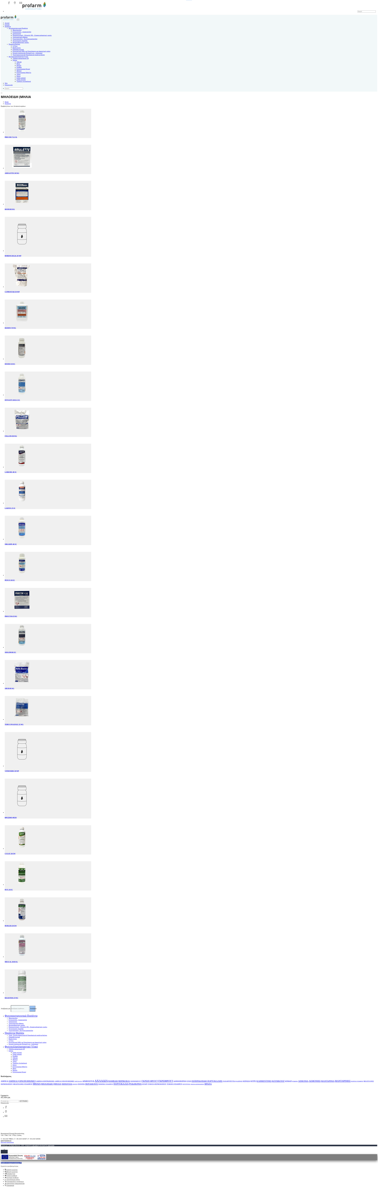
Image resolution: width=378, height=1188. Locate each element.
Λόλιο (15, 1061)
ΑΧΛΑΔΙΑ (101, 1080)
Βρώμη (15, 1070)
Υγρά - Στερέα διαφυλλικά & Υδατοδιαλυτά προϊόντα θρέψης (28, 1035)
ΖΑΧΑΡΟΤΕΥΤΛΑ (229, 1081)
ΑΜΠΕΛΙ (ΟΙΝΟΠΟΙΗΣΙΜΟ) (22, 1081)
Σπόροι (11, 1051)
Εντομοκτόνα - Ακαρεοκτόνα (18, 1020)
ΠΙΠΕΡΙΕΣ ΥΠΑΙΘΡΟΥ (106, 1084)
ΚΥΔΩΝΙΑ (295, 1081)
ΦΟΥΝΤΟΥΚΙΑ (186, 1084)
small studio (51, 1145)
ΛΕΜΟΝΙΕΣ (315, 1081)
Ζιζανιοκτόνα (13, 1022)
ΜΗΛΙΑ (37, 1083)
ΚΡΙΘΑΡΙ (288, 1081)
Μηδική (15, 1059)
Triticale (15, 1058)
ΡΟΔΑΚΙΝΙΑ (135, 1084)
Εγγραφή (23, 1101)
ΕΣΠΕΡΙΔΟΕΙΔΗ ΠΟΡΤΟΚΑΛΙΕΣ (207, 1081)
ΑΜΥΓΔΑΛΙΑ (78, 1081)
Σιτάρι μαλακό (17, 1054)
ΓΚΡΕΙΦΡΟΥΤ (165, 1081)
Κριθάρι (15, 1056)
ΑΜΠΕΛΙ (4, 1081)
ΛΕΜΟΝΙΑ (303, 1081)
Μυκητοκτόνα (13, 1018)
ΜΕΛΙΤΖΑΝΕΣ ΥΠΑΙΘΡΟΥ (22, 1084)
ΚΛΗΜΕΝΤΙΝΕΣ (264, 1081)
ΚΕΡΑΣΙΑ (246, 1081)
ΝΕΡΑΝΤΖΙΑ (67, 1084)
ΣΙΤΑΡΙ (144, 1084)
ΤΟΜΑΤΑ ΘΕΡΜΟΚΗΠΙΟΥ (157, 1084)
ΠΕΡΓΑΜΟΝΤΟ (91, 1084)
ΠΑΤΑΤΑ (75, 1084)
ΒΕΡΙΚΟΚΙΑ (124, 1081)
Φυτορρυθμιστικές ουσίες (17, 1025)
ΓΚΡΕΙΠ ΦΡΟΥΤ (150, 1081)
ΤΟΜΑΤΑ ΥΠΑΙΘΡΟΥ (174, 1084)
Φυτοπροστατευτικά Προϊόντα (21, 1015)
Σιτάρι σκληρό (17, 1052)
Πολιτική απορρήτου (7, 1142)
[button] (11, 1163)
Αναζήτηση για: (5, 1008)
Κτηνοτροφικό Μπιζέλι (20, 1067)
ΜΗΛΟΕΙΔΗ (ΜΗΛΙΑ (51, 1084)
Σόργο (15, 1065)
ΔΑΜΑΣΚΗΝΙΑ (179, 1081)
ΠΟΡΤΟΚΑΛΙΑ (121, 1084)
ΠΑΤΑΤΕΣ (81, 1084)
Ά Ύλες (11, 1040)
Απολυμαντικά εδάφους (16, 1023)
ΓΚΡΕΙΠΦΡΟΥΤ (135, 1081)
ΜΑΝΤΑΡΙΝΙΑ (327, 1081)
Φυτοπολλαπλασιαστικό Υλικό (21, 1046)
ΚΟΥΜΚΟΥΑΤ (278, 1081)
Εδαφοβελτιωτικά (14, 1037)
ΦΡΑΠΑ (208, 1084)
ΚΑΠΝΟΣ (239, 1081)
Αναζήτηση (32, 1008)
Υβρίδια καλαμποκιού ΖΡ (17, 1049)
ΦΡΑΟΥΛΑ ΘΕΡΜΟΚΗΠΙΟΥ (197, 1084)
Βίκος (14, 1068)
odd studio (35, 1145)
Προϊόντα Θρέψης (14, 1032)
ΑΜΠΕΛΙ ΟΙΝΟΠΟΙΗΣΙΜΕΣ (64, 1081)
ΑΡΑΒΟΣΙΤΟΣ (88, 1081)
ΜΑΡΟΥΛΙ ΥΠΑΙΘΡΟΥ (357, 1081)
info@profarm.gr (6, 1140)
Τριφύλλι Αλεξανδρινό (20, 1063)
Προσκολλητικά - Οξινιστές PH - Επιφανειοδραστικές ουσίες (28, 1027)
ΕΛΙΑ (189, 1081)
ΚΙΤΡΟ (253, 1081)
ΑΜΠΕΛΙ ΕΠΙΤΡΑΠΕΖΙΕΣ (45, 1081)
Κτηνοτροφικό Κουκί (19, 1072)
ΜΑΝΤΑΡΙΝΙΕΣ (343, 1081)
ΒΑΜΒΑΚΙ (113, 1081)
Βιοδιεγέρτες (13, 1039)
